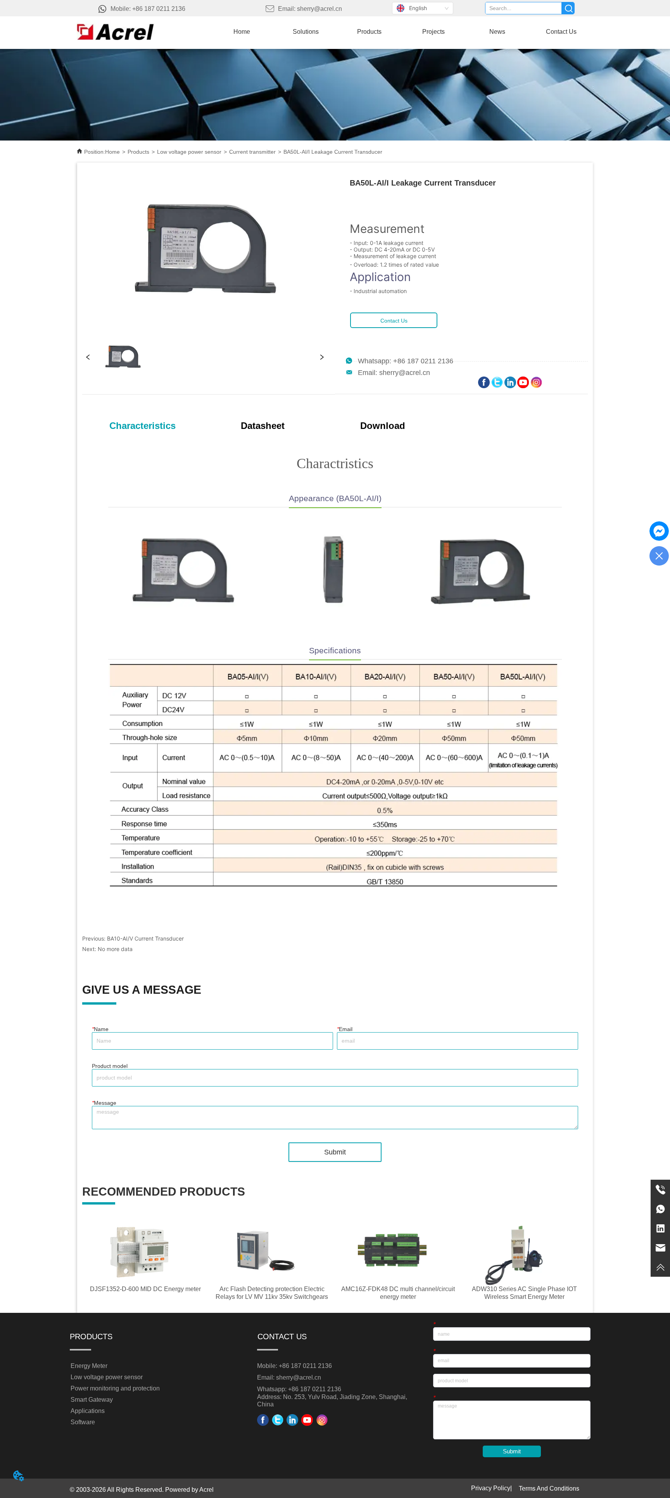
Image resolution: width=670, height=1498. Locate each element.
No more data (115, 949)
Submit (335, 1152)
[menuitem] (369, 32)
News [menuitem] (497, 31)
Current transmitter (252, 152)
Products (138, 152)
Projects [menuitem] (433, 31)
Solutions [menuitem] (306, 31)
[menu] (401, 32)
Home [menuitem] (241, 31)
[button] (369, 32)
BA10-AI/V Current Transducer (145, 938)
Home (112, 152)
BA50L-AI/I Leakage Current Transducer (332, 152)
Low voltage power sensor (189, 152)
